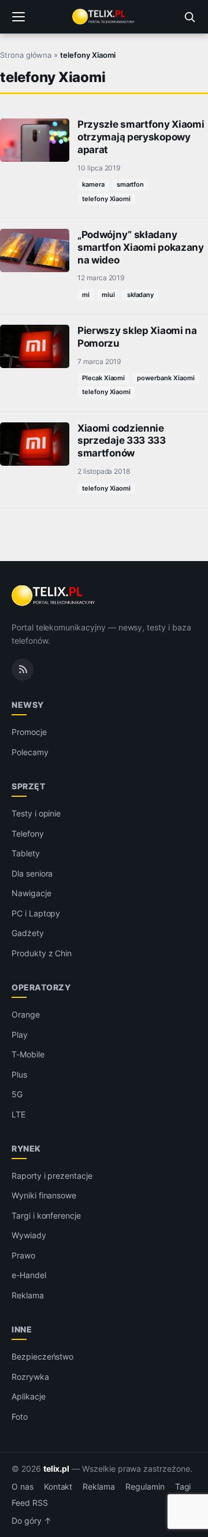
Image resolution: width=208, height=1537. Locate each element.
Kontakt (58, 1486)
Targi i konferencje (46, 1215)
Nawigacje (31, 893)
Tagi (183, 1486)
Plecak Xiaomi (103, 378)
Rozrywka (30, 1377)
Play (20, 1034)
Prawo (23, 1255)
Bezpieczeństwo (42, 1356)
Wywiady (29, 1235)
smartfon (130, 184)
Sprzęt (28, 786)
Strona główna (25, 55)
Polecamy (30, 752)
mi (86, 295)
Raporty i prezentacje (52, 1175)
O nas (23, 1486)
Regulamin (145, 1486)
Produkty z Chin (42, 953)
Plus (19, 1074)
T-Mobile (28, 1054)
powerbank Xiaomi (165, 378)
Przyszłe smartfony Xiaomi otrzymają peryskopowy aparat (140, 136)
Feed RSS (30, 1503)
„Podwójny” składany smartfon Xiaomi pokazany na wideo (140, 247)
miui (108, 295)
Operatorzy (41, 987)
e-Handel (29, 1275)
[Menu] (18, 16)
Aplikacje (29, 1396)
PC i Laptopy (36, 913)
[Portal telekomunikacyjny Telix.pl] (104, 16)
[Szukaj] (189, 16)
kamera (93, 184)
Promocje (29, 732)
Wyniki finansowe (44, 1195)
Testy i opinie (36, 813)
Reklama (28, 1295)
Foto (20, 1416)
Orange (26, 1014)
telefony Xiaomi (106, 199)
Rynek (26, 1148)
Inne (22, 1329)
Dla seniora (32, 873)
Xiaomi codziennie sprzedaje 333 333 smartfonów (121, 440)
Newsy (28, 705)
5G (17, 1094)
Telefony (28, 833)
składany (140, 295)
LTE (18, 1114)
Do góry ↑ (31, 1520)
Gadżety (28, 933)
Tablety (26, 853)
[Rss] (23, 670)
